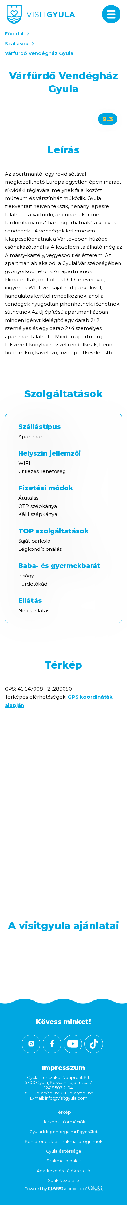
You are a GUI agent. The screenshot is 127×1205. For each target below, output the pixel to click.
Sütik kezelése (63, 1180)
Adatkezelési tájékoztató (63, 1170)
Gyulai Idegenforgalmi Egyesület (63, 1131)
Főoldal (14, 34)
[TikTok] (93, 1044)
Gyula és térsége (63, 1151)
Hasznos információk (64, 1121)
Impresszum (63, 1068)
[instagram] (31, 1044)
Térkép (63, 1112)
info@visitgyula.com (66, 1098)
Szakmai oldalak (63, 1160)
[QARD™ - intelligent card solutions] (55, 1188)
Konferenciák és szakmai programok (64, 1141)
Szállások (16, 43)
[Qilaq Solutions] (95, 1188)
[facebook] (52, 1044)
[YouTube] (73, 1044)
